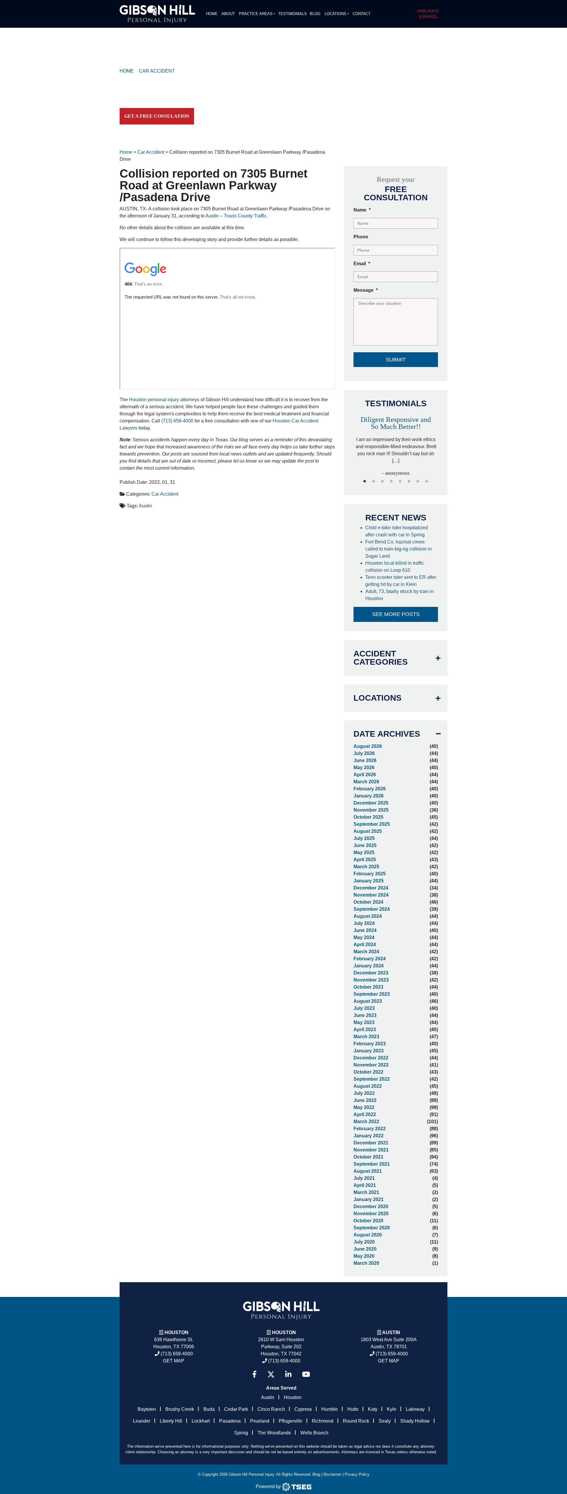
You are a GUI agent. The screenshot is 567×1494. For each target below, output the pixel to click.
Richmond (322, 1420)
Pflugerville (290, 1420)
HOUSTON (284, 1332)
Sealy (385, 1420)
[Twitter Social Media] (271, 1374)
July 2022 (364, 1093)
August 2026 (367, 746)
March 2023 (366, 1036)
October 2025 (368, 817)
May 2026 (363, 767)
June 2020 (365, 1248)
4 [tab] (391, 481)
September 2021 (371, 1164)
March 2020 (366, 1263)
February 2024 (369, 958)
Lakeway (415, 1409)
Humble (329, 1409)
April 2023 (364, 1029)
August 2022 (367, 1086)
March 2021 (366, 1192)
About (228, 14)
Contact (362, 14)
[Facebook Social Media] (254, 1374)
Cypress (303, 1409)
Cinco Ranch (271, 1409)
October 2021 (368, 1156)
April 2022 (364, 1114)
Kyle (391, 1409)
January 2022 (368, 1135)
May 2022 (363, 1107)
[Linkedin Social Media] (288, 1374)
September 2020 (371, 1227)
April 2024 (364, 944)
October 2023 (368, 987)
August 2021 (367, 1171)
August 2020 (367, 1234)
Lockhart (201, 1420)
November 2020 (371, 1213)
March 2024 (366, 951)
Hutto (353, 1409)
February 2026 (369, 788)
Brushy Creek (179, 1409)
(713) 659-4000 (177, 420)
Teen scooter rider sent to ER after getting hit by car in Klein (400, 581)
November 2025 (371, 809)
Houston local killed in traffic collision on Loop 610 (394, 567)
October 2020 (368, 1220)
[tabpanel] (395, 440)
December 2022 (370, 1057)
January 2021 (368, 1199)
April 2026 (364, 774)
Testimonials (292, 14)
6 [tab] (409, 481)
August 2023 (367, 1001)
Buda (209, 1409)
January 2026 (368, 795)
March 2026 (366, 781)
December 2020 (370, 1206)
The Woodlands (274, 1432)
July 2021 (364, 1178)
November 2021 (371, 1149)
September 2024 (371, 909)
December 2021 (370, 1142)
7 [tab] (418, 481)
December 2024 (370, 887)
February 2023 (369, 1043)
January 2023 (368, 1050)
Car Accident (164, 494)
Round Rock (356, 1420)
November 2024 (371, 894)
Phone (360, 236)
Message (365, 290)
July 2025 (364, 838)
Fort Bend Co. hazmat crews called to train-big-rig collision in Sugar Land (398, 548)
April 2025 (364, 859)
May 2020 (363, 1256)
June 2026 (365, 760)
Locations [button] (335, 14)
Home (212, 14)
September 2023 (371, 994)
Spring (241, 1432)
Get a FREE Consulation (156, 116)
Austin (145, 505)
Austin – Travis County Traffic (236, 215)
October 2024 (368, 902)
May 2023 (363, 1022)
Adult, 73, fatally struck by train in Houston (399, 595)
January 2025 (368, 880)
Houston (176, 1332)
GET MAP (173, 1360)
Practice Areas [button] (256, 14)
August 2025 (367, 831)
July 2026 (364, 753)
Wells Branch (314, 1432)
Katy (372, 1409)
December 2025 (370, 802)
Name (362, 209)
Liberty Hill (171, 1420)
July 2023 (364, 1008)
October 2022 (368, 1071)
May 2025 (363, 852)
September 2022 (371, 1079)
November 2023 (371, 979)
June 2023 (365, 1015)
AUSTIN (391, 1332)
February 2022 (369, 1128)
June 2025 (365, 845)
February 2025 (369, 873)
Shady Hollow (415, 1420)
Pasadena (230, 1420)
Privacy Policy (357, 1474)
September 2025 (371, 824)
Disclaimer (332, 1474)
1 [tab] (365, 481)
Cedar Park (236, 1409)
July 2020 (364, 1241)
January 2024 (368, 965)
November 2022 (371, 1064)
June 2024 (365, 930)
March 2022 (366, 1121)
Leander (141, 1420)
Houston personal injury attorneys (164, 399)
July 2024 (364, 923)
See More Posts (396, 614)
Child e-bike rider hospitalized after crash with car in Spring (396, 531)
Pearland (259, 1420)
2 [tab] (374, 481)
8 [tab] (427, 481)
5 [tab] (400, 481)
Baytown (147, 1409)
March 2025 (366, 866)
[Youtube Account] (306, 1374)
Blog (315, 14)
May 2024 (363, 937)
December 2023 (370, 972)
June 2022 (365, 1100)
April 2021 (364, 1185)
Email (361, 263)
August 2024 (367, 916)
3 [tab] (382, 481)
